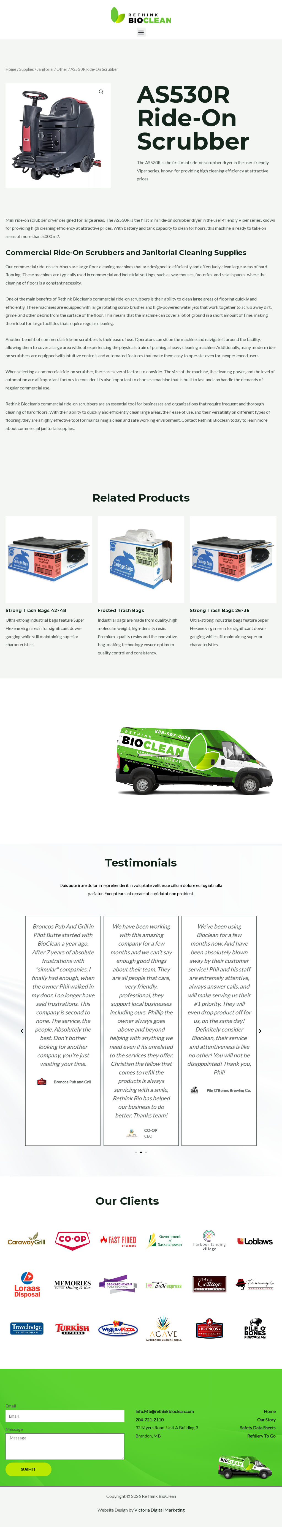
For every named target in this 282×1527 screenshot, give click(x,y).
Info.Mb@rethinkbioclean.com (164, 1411)
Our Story (266, 1419)
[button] (141, 32)
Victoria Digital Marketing (159, 1509)
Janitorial (45, 69)
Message (14, 1429)
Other (61, 69)
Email (11, 1405)
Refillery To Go (261, 1435)
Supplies (26, 69)
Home (11, 69)
